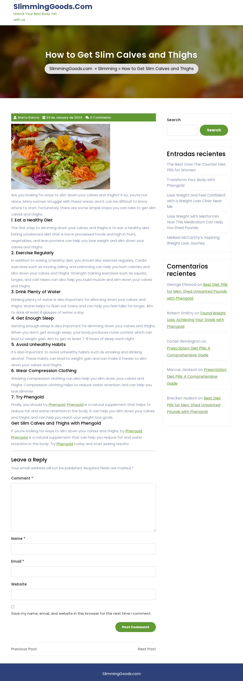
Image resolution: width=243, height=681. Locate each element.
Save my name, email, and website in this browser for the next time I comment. (81, 613)
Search (174, 120)
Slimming (107, 69)
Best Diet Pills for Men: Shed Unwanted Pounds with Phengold (197, 291)
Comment (22, 478)
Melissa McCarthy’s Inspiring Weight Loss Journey (193, 240)
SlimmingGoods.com (53, 6)
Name (18, 538)
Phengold (57, 404)
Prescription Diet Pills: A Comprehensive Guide (197, 376)
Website (19, 584)
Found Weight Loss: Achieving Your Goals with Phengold (196, 320)
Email (17, 561)
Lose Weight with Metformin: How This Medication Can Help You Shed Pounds (195, 222)
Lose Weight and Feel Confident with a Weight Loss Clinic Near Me (196, 200)
